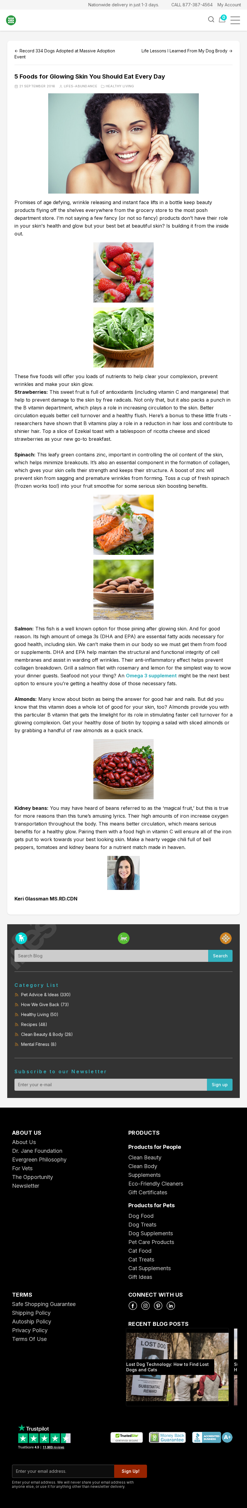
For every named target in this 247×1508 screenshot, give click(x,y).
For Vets (22, 1168)
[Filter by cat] (123, 938)
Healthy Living (120, 86)
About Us (24, 1142)
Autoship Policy (31, 1321)
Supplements (144, 1175)
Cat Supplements (149, 1268)
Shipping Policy (31, 1313)
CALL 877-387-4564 (192, 4)
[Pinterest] (158, 1305)
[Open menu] (237, 20)
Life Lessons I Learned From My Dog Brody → (187, 50)
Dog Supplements (150, 1233)
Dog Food (141, 1216)
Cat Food (140, 1251)
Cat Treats (141, 1259)
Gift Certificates (147, 1192)
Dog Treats (142, 1224)
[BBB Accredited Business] (212, 1438)
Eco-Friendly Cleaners (155, 1183)
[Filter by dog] (21, 938)
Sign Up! (130, 1471)
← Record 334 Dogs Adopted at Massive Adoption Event (64, 53)
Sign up (220, 1084)
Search (220, 955)
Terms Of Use (29, 1339)
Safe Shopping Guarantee (44, 1304)
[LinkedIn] (170, 1305)
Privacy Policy (30, 1330)
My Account (229, 4)
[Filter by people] (226, 938)
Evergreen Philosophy (39, 1159)
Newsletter (25, 1186)
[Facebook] (132, 1305)
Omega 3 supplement (151, 676)
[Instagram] (145, 1305)
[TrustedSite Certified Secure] (126, 1438)
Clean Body (142, 1166)
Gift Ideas (140, 1277)
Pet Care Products (151, 1242)
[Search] (211, 19)
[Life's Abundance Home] (15, 20)
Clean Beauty (144, 1157)
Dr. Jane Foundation (37, 1151)
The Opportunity (32, 1177)
